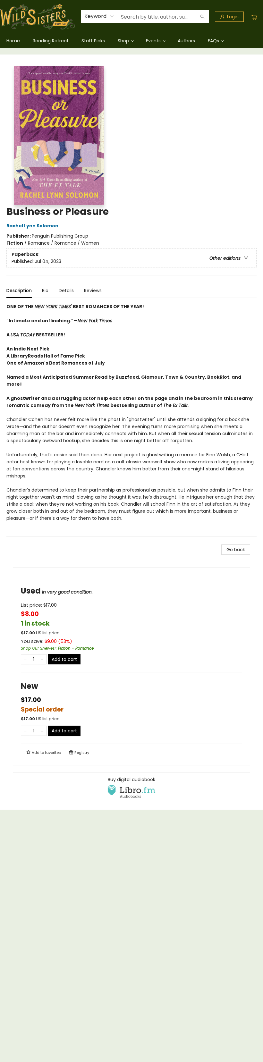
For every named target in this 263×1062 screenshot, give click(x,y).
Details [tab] (66, 290)
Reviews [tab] (93, 290)
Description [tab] (19, 290)
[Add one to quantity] (42, 659)
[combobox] (99, 16)
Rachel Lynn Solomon (32, 226)
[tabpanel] (131, 420)
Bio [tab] (45, 290)
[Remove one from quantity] (25, 659)
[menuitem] (13, 40)
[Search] (202, 16)
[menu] (131, 40)
